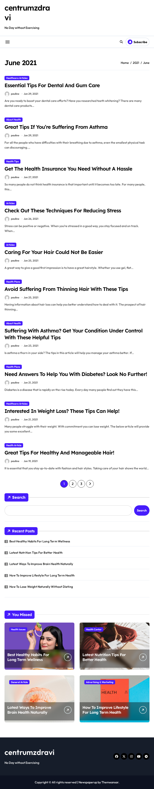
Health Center (94, 629)
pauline (15, 93)
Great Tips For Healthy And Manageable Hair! (59, 452)
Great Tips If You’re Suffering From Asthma (56, 127)
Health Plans (13, 281)
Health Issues (18, 629)
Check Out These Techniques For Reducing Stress (63, 210)
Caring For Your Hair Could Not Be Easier (54, 252)
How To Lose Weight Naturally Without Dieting (41, 587)
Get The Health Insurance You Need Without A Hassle (68, 168)
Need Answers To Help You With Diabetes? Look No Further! (76, 374)
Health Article (13, 445)
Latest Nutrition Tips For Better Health (36, 552)
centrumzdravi (29, 752)
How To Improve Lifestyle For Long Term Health (42, 575)
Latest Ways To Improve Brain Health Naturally (41, 564)
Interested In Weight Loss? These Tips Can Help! (62, 411)
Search (19, 497)
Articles (10, 203)
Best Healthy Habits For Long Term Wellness (39, 541)
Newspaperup (88, 782)
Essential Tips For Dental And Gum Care (52, 85)
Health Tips (12, 161)
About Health (13, 119)
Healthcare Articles (17, 77)
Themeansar (110, 782)
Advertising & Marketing (99, 682)
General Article (19, 682)
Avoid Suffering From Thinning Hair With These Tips (66, 289)
